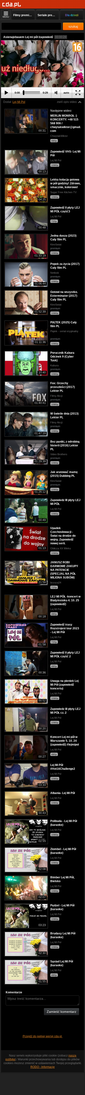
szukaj (73, 26)
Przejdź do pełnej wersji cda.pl (43, 1036)
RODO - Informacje (42, 1067)
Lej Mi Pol (19, 102)
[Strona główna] (11, 5)
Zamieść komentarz (61, 1012)
